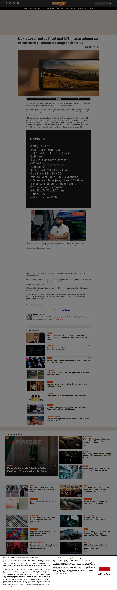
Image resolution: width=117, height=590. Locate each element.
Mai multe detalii (38, 566)
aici (26, 579)
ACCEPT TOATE (104, 569)
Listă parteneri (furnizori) (60, 573)
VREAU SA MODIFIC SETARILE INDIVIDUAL (104, 574)
